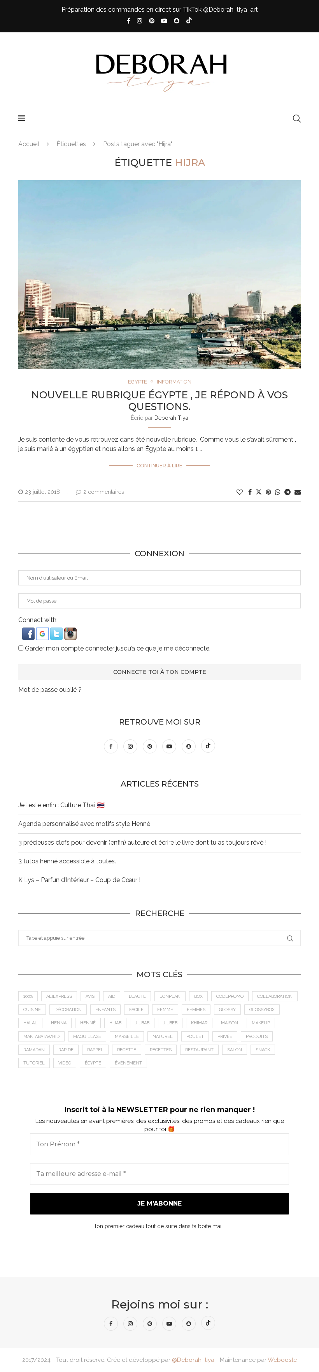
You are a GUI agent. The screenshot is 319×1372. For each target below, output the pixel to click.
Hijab (115, 1022)
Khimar (199, 1022)
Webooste (282, 1359)
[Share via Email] (297, 492)
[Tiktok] (189, 21)
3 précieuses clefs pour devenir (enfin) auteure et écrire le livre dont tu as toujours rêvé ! (142, 842)
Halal (30, 1022)
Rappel (95, 1049)
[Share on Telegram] (287, 492)
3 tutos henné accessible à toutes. (67, 861)
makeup (261, 1022)
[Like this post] (240, 492)
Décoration (68, 1009)
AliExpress (59, 996)
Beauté (137, 996)
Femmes (196, 1009)
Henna (59, 1022)
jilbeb (170, 1022)
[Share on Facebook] (250, 492)
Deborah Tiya (171, 418)
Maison (229, 1022)
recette (126, 1049)
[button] (29, 631)
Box (198, 996)
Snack (263, 1049)
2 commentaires (103, 492)
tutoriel (34, 1063)
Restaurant (199, 1049)
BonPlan (170, 996)
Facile (136, 1009)
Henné (88, 1022)
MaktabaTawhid (41, 1036)
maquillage (87, 1036)
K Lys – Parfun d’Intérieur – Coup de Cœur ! (79, 880)
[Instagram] (139, 21)
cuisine (32, 1009)
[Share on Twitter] (259, 492)
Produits (257, 1036)
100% (28, 996)
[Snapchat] (176, 21)
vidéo (64, 1063)
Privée (224, 1036)
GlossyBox (262, 1009)
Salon (234, 1049)
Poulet (195, 1036)
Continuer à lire (159, 466)
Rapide (66, 1049)
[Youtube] (164, 21)
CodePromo (230, 996)
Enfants (105, 1009)
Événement (128, 1063)
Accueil (28, 144)
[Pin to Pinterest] (268, 492)
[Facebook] (128, 21)
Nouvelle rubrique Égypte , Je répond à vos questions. (159, 400)
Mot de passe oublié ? (50, 689)
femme (165, 1009)
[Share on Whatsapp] (277, 492)
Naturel (162, 1036)
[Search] (297, 118)
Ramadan (34, 1049)
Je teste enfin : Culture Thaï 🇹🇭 (61, 805)
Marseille (127, 1036)
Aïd (111, 996)
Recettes (161, 1049)
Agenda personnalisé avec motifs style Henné (84, 823)
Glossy (227, 1009)
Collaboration (275, 996)
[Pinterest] (151, 21)
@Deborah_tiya (193, 1359)
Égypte (93, 1063)
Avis (90, 996)
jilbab (142, 1022)
